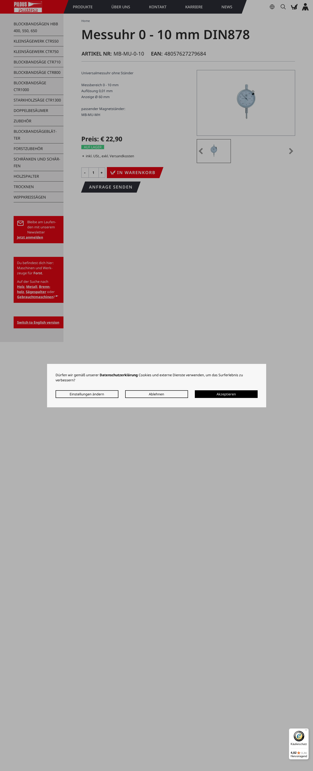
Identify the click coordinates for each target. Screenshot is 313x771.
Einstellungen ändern (87, 394)
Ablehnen (156, 394)
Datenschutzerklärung (119, 375)
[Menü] (306, 731)
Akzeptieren (226, 394)
